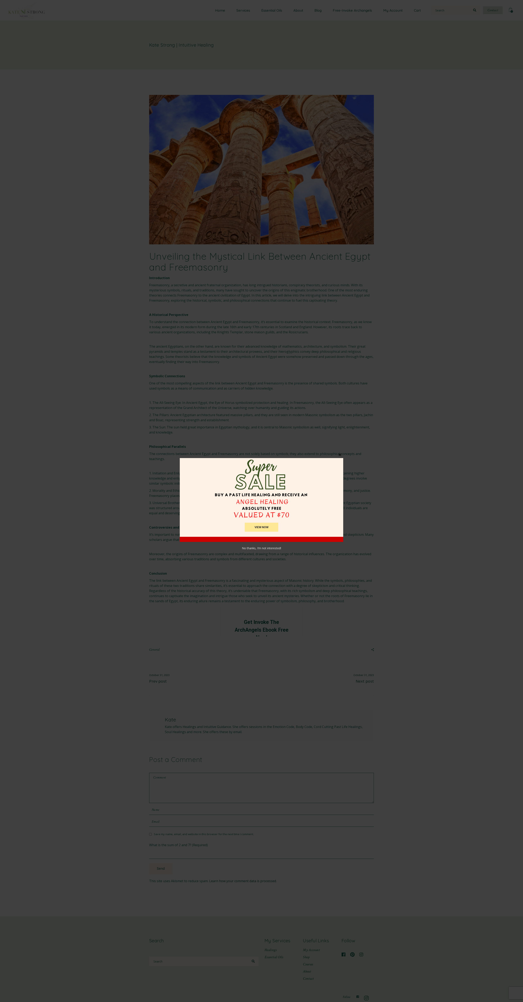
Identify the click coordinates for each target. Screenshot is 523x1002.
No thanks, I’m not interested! (261, 548)
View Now (261, 527)
